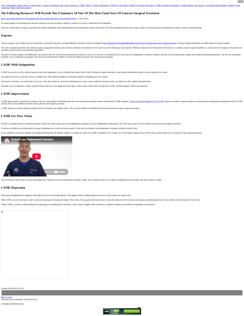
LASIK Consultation (100, 5)
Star (10, 293)
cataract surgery (23, 5)
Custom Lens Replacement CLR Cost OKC (147, 101)
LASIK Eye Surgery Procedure (141, 5)
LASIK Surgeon (186, 5)
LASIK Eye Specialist (118, 5)
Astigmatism (11, 5)
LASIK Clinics (84, 5)
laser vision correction (68, 5)
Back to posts (6, 297)
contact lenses (35, 5)
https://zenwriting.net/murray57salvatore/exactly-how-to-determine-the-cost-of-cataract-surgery (39, 18)
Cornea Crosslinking (50, 5)
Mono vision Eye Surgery (21, 8)
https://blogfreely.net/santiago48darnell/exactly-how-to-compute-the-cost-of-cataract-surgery (139, 43)
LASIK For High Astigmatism (167, 5)
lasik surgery (199, 5)
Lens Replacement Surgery (216, 5)
